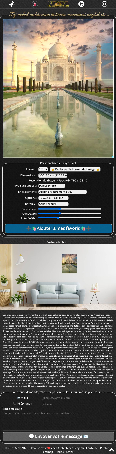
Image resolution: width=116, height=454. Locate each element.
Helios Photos (65, 452)
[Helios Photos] (58, 4)
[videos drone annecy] (35, 4)
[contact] (11, 4)
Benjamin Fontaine (85, 448)
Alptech (63, 448)
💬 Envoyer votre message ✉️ (59, 436)
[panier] (81, 4)
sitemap (47, 452)
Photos (104, 448)
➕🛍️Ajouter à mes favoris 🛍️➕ (58, 228)
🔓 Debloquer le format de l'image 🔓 (75, 169)
